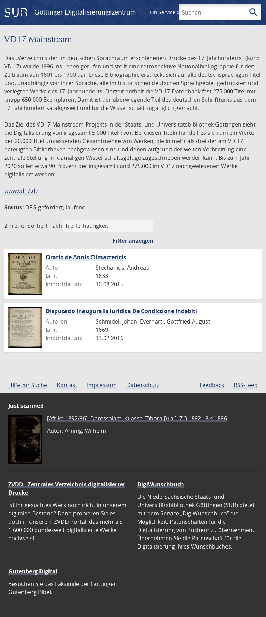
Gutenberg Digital (32, 571)
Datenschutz (142, 385)
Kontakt (67, 385)
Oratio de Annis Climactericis (86, 257)
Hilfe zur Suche (27, 385)
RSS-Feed (246, 385)
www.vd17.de (21, 191)
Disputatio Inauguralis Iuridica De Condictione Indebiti (121, 311)
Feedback (212, 385)
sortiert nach (45, 226)
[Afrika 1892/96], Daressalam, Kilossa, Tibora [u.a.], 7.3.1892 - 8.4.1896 (137, 418)
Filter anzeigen (133, 240)
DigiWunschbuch (160, 484)
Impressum (102, 385)
